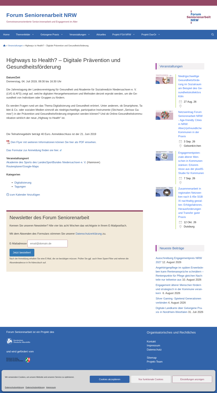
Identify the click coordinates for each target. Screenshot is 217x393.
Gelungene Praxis (50, 34)
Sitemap (151, 357)
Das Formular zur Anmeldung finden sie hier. (32, 150)
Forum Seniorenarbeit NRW (41, 15)
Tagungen (20, 186)
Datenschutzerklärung (14, 387)
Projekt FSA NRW (121, 34)
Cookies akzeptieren (109, 379)
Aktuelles (101, 34)
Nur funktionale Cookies (151, 379)
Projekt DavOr (148, 34)
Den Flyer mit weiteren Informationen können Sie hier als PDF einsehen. (53, 142)
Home (6, 34)
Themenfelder (23, 34)
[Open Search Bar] (212, 34)
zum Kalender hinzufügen (24, 194)
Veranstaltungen (77, 34)
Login (150, 369)
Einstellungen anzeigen (192, 379)
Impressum (51, 387)
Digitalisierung (22, 182)
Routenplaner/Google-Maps (22, 166)
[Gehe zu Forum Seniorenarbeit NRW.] (4, 45)
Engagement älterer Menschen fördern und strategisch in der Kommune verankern (179, 289)
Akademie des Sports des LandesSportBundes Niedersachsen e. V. (46, 162)
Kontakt (151, 341)
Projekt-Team (155, 361)
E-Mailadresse (18, 243)
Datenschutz (154, 349)
